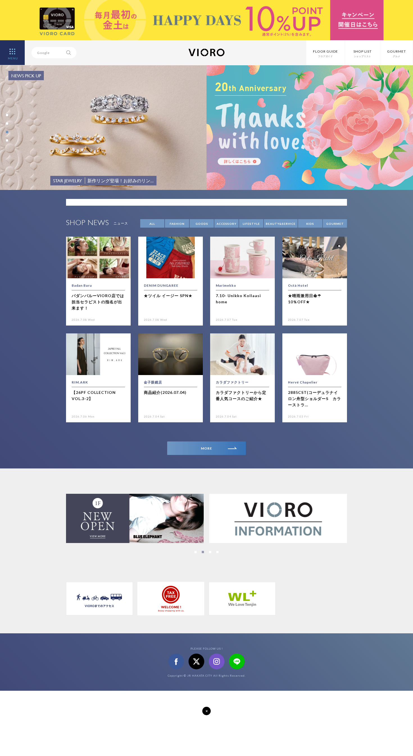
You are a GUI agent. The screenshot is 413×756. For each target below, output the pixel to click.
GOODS (202, 223)
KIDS (310, 223)
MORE (206, 448)
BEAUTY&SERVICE (281, 223)
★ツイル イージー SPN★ (168, 295)
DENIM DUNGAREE (161, 285)
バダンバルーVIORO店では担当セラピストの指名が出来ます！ (98, 302)
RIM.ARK (80, 382)
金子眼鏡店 (153, 382)
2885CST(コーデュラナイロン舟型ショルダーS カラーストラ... (314, 398)
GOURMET (335, 223)
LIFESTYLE (251, 223)
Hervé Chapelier (302, 382)
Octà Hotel (298, 285)
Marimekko (226, 285)
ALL (152, 223)
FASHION (177, 223)
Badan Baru (82, 285)
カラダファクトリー (232, 382)
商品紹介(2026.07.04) (165, 392)
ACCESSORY (227, 223)
